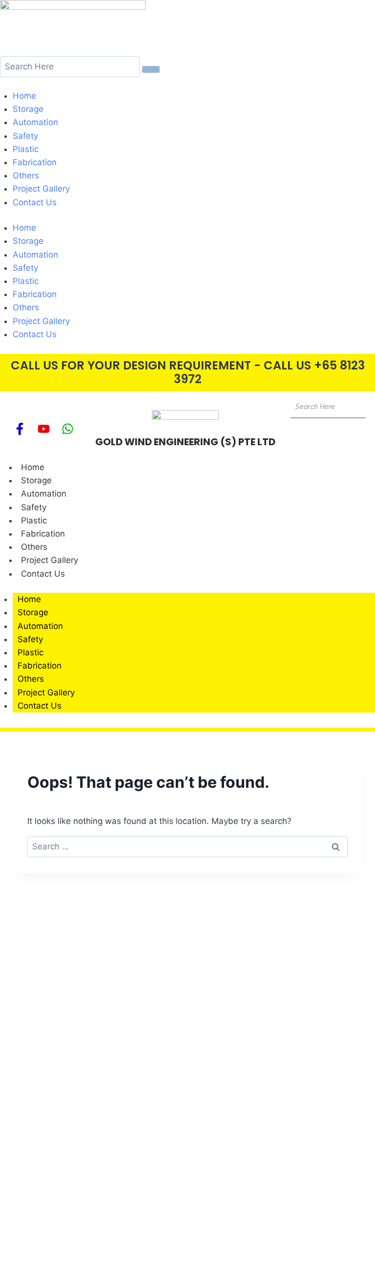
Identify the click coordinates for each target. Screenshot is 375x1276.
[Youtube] (43, 428)
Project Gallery (41, 189)
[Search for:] (187, 846)
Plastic (26, 149)
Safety (25, 136)
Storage (28, 109)
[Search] (151, 69)
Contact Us (35, 202)
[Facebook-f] (19, 428)
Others (26, 175)
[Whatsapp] (67, 428)
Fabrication (35, 162)
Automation (35, 123)
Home (24, 96)
